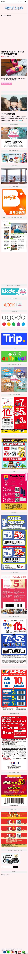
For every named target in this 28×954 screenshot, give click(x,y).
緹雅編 (8, 56)
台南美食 (3, 56)
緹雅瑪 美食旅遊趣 (14, 7)
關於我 (20, 120)
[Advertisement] (14, 36)
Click (26, 477)
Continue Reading (6, 83)
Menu (3, 1)
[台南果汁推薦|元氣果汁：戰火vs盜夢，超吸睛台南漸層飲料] (14, 67)
